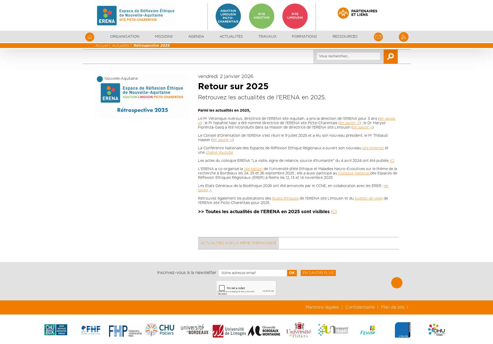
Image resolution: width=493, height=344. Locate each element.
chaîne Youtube (219, 152)
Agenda (196, 36)
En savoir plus (318, 273)
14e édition (253, 169)
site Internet (373, 148)
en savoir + (349, 123)
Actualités (231, 36)
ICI (392, 161)
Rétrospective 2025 (151, 45)
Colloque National (354, 173)
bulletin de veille (369, 198)
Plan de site (392, 307)
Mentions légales (322, 307)
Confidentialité (360, 307)
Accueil (101, 45)
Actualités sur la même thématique (238, 243)
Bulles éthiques (285, 198)
